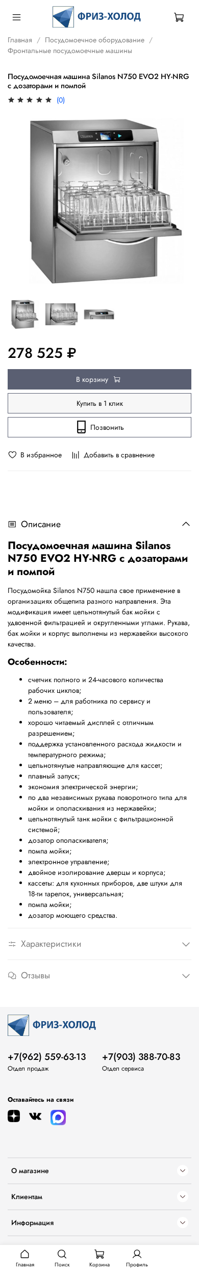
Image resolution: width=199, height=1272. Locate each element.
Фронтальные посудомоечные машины (70, 50)
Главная (20, 40)
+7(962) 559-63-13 (47, 1056)
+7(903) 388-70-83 (141, 1056)
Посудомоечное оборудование (94, 40)
